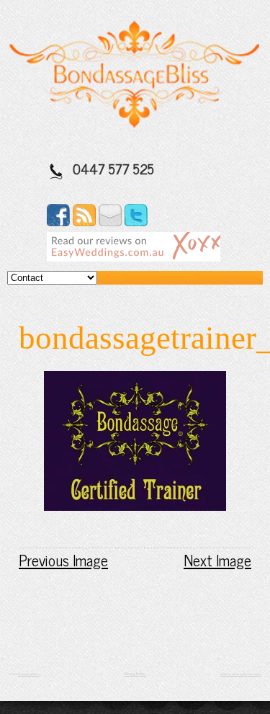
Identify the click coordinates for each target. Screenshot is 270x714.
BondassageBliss (29, 674)
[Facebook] (58, 221)
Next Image (217, 560)
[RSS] (84, 221)
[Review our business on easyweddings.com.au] (133, 256)
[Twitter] (136, 221)
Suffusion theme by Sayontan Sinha (240, 674)
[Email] (110, 221)
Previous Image (63, 560)
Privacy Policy (134, 673)
